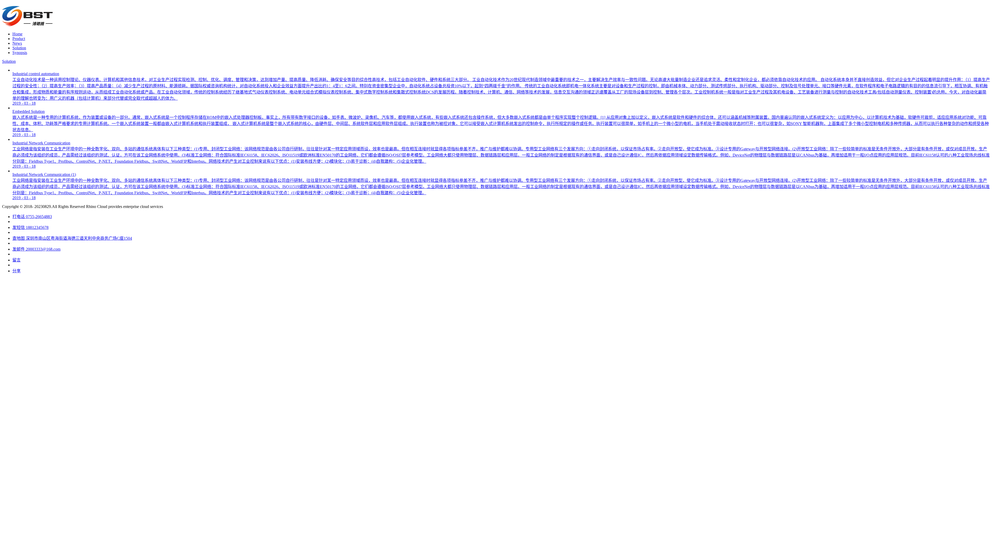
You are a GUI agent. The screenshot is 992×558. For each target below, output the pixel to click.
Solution (9, 61)
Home (17, 34)
